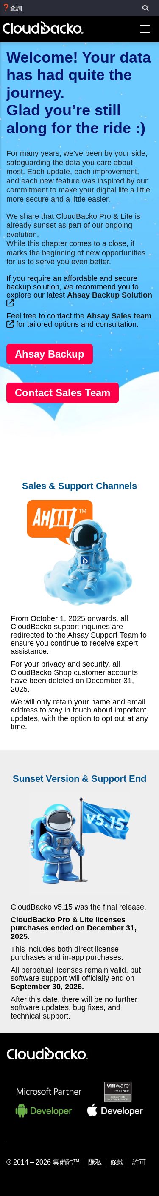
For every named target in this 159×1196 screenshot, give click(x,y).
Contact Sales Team (62, 392)
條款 (117, 1162)
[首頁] (48, 29)
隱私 (95, 1162)
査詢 (16, 8)
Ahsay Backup (49, 354)
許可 (139, 1162)
